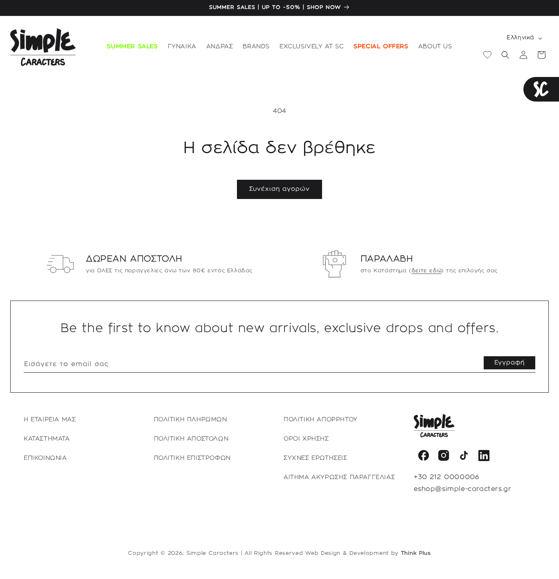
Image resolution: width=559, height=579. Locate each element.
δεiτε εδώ (426, 270)
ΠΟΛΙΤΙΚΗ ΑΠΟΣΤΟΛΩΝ (191, 439)
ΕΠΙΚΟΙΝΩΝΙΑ (45, 458)
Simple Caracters (213, 553)
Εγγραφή (509, 363)
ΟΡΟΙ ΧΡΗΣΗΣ (306, 439)
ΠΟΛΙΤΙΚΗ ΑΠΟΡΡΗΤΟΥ (321, 420)
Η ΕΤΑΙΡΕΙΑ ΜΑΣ (50, 420)
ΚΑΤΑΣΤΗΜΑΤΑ (47, 439)
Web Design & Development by (368, 553)
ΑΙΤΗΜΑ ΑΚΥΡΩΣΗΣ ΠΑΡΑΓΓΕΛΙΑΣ (339, 477)
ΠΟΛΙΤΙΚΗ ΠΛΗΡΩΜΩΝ (190, 420)
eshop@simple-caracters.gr (463, 489)
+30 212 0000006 (447, 477)
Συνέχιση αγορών (279, 189)
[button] (182, 47)
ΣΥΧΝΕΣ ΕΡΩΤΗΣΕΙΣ (315, 458)
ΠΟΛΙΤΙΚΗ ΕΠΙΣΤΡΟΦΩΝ (192, 458)
